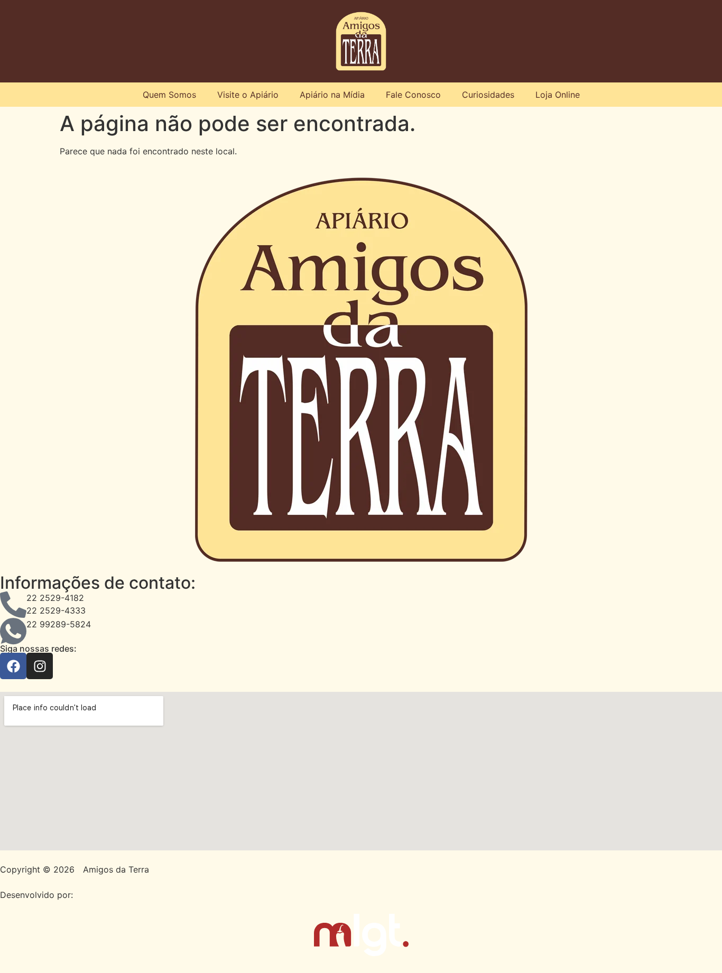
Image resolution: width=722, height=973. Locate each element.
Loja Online (557, 94)
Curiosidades (488, 94)
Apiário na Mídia (332, 94)
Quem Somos (169, 94)
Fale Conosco (413, 94)
